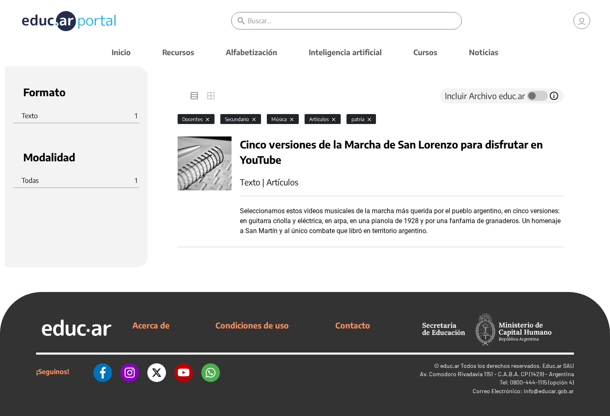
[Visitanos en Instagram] (129, 371)
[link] (581, 20)
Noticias (483, 52)
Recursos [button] (178, 52)
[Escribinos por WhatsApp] (210, 371)
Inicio (121, 52)
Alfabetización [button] (251, 52)
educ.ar (449, 365)
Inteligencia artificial (345, 52)
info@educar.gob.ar (549, 390)
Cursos (425, 52)
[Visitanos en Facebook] (102, 371)
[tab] (194, 95)
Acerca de (151, 325)
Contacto (352, 325)
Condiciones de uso (252, 325)
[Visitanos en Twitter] (156, 371)
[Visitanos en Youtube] (183, 371)
